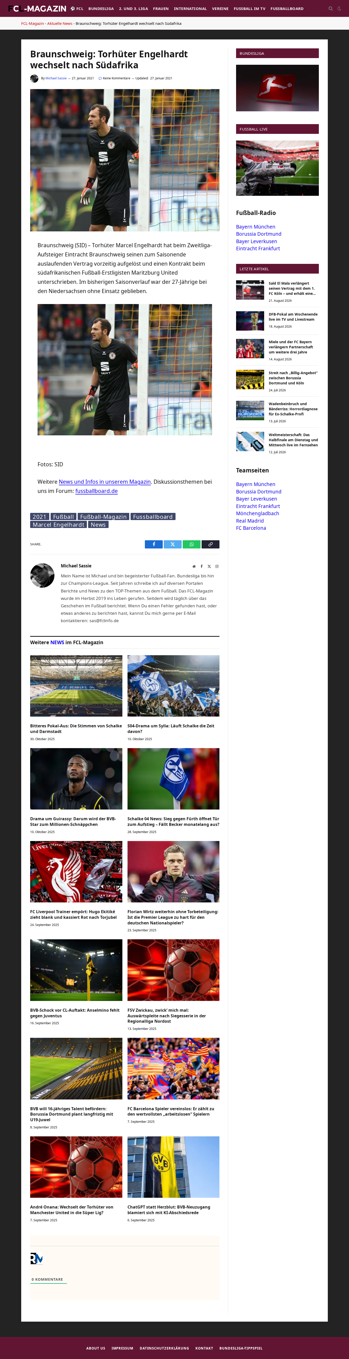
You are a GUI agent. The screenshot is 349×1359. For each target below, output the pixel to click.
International (190, 8)
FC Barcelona (251, 528)
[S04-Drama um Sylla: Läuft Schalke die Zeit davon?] (173, 686)
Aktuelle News (59, 23)
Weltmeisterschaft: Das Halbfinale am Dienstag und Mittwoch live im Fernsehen (293, 439)
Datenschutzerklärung (164, 1348)
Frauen (161, 8)
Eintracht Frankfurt (258, 248)
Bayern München (255, 226)
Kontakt (204, 1348)
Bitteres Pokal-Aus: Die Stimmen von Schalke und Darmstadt (76, 728)
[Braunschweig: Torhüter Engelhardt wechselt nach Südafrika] (124, 230)
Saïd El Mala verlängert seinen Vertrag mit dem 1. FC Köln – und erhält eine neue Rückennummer (292, 288)
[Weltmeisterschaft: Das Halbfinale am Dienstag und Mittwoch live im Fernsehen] (250, 441)
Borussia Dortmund (259, 234)
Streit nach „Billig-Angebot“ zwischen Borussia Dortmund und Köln (293, 377)
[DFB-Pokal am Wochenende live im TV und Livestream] (250, 321)
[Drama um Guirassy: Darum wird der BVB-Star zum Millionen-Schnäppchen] (76, 779)
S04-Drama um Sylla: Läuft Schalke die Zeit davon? (170, 728)
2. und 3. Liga (133, 8)
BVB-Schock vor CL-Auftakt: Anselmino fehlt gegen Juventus (75, 1013)
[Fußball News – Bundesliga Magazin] (37, 8)
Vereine (220, 8)
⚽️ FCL (76, 8)
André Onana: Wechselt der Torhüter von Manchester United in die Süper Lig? (71, 1209)
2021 (40, 516)
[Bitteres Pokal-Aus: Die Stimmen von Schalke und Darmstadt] (76, 686)
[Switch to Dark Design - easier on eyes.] (338, 8)
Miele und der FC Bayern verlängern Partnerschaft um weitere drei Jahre (291, 346)
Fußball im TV (249, 8)
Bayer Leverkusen (256, 241)
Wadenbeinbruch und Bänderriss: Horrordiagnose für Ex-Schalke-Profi (293, 408)
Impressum (122, 1348)
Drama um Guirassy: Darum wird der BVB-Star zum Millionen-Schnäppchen (73, 821)
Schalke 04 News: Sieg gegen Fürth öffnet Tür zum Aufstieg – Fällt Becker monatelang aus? (173, 821)
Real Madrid (250, 520)
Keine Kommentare (116, 78)
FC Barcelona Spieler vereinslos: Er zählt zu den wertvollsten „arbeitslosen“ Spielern (170, 1111)
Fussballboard (287, 8)
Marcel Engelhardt (58, 524)
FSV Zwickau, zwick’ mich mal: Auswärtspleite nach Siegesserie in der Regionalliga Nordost (166, 1016)
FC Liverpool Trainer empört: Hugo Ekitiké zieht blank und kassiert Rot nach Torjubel (73, 914)
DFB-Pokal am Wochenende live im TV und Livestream (293, 317)
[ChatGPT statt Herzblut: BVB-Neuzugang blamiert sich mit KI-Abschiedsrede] (173, 1167)
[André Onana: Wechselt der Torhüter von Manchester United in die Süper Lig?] (76, 1167)
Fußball (63, 516)
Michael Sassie (56, 78)
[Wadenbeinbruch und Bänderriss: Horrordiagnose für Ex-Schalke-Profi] (250, 410)
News (98, 524)
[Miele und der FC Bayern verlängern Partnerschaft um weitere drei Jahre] (250, 348)
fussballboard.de (96, 490)
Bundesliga (101, 8)
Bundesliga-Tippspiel (240, 1348)
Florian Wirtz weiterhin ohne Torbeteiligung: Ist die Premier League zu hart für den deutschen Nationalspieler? (172, 917)
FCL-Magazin (32, 23)
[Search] (331, 8)
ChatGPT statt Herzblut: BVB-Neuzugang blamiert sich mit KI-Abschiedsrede (168, 1209)
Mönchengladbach (257, 513)
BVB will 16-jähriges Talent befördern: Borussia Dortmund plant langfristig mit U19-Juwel (71, 1114)
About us (95, 1348)
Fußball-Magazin (103, 516)
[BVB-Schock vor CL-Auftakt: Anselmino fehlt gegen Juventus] (76, 970)
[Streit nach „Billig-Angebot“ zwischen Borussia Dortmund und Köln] (250, 379)
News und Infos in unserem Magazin (105, 481)
